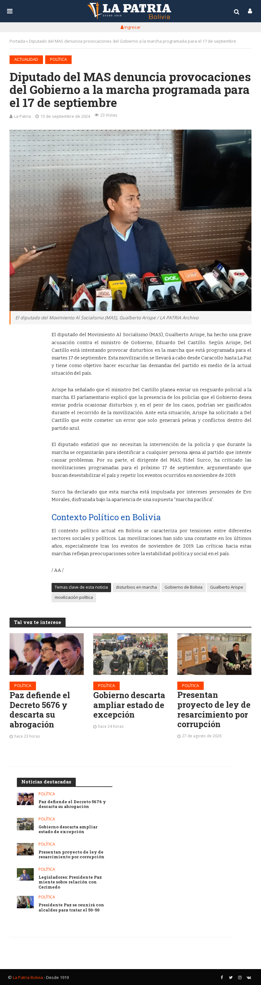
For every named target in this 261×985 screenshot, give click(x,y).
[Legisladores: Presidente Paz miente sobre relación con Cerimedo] (25, 874)
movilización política (74, 597)
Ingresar (132, 27)
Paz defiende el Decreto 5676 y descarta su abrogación (40, 709)
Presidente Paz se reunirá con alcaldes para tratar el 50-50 (71, 907)
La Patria (22, 116)
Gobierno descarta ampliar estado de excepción (129, 704)
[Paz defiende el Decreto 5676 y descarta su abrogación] (47, 654)
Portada (17, 41)
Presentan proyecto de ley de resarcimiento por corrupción (213, 709)
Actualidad (26, 59)
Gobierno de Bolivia (183, 587)
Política (58, 59)
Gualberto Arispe (226, 587)
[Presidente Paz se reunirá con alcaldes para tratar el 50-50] (25, 902)
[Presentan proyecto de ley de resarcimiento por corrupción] (214, 654)
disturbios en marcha (136, 587)
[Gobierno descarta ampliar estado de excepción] (130, 654)
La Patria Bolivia (28, 977)
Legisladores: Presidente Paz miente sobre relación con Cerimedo (70, 882)
